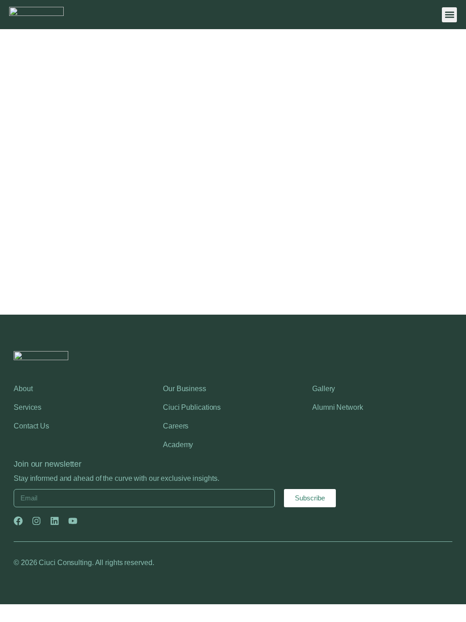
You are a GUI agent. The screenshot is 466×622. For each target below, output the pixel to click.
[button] (449, 14)
